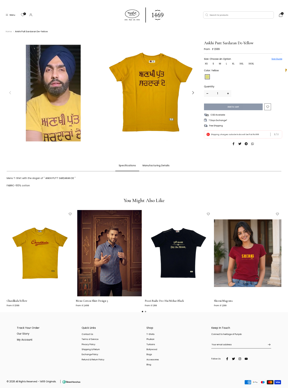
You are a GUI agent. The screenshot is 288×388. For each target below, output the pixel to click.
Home (9, 31)
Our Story (23, 334)
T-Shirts (150, 334)
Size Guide (277, 58)
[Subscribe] (267, 344)
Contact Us (87, 334)
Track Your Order (28, 328)
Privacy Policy (88, 344)
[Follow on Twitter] (233, 359)
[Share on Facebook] (233, 144)
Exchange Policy (90, 354)
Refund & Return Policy (93, 359)
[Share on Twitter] (239, 144)
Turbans (150, 344)
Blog (148, 364)
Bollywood (151, 349)
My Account (24, 340)
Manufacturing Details (156, 165)
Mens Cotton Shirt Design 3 (92, 301)
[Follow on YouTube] (246, 359)
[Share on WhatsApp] (252, 144)
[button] (193, 92)
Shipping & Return (91, 349)
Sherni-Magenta (223, 301)
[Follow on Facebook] (227, 359)
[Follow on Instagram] (239, 359)
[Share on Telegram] (246, 144)
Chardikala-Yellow (17, 301)
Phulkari (150, 339)
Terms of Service (90, 339)
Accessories (152, 359)
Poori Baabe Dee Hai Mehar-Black (164, 301)
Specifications (127, 165)
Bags (149, 354)
